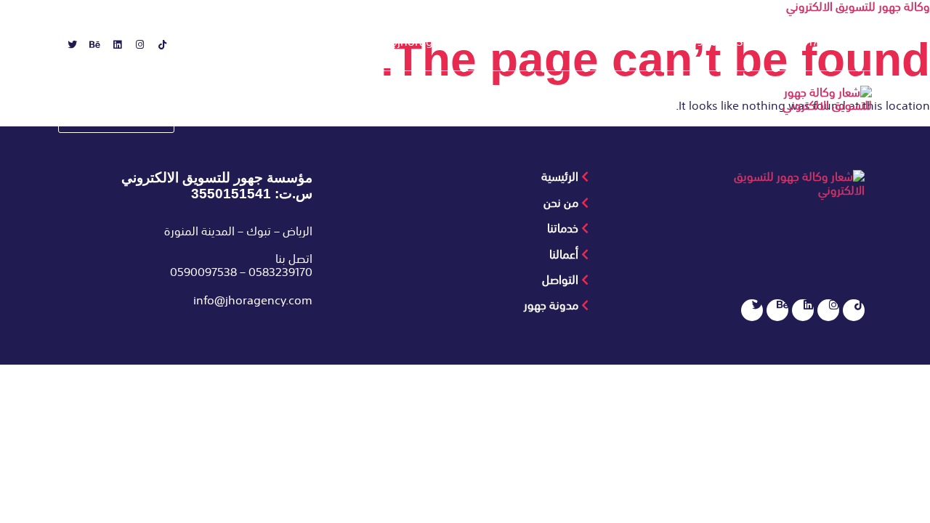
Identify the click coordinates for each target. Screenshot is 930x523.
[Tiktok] (157, 49)
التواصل (351, 117)
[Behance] (90, 49)
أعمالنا (412, 117)
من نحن (534, 117)
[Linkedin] (112, 49)
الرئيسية (599, 117)
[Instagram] (135, 49)
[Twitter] (67, 49)
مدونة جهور (276, 117)
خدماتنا (472, 117)
